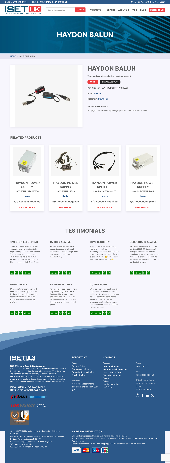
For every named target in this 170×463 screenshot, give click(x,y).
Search (80, 10)
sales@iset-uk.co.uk (145, 375)
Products (95, 10)
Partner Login (158, 2)
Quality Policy (78, 375)
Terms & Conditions (81, 369)
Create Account (110, 82)
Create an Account (140, 2)
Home (13, 56)
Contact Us (157, 10)
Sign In (93, 82)
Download (103, 99)
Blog (143, 10)
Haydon (98, 93)
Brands (111, 10)
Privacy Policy (78, 366)
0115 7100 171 (142, 366)
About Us (123, 10)
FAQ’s (134, 10)
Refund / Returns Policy (83, 372)
